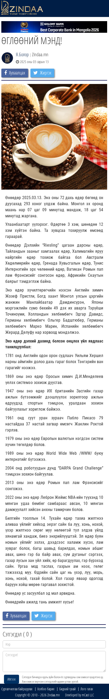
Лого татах (86, 688)
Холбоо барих (45, 688)
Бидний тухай (67, 688)
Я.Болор (22, 54)
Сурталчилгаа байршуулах (17, 688)
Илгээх (11, 679)
